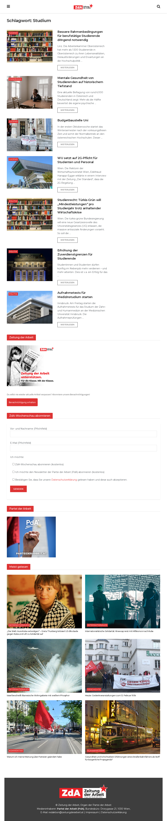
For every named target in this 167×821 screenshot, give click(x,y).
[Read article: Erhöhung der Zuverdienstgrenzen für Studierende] (30, 264)
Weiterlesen (69, 67)
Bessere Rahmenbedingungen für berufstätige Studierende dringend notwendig (80, 36)
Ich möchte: (17, 457)
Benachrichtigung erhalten (22, 402)
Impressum (92, 812)
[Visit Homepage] (83, 6)
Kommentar (16, 751)
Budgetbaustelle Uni (72, 120)
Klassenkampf (96, 751)
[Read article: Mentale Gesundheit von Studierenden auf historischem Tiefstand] (30, 92)
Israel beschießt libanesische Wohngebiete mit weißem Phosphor (38, 695)
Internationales (19, 625)
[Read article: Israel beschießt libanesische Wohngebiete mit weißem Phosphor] (44, 666)
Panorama (15, 79)
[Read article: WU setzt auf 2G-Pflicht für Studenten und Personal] (30, 172)
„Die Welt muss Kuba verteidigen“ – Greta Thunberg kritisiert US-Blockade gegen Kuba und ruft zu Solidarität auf (42, 632)
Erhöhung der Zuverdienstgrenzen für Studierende (74, 254)
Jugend (13, 33)
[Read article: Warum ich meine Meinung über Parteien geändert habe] (44, 727)
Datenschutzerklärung (64, 479)
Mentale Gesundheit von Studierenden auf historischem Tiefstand (80, 82)
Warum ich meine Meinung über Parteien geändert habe (34, 757)
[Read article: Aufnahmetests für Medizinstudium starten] (30, 307)
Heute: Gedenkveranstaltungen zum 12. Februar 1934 (110, 695)
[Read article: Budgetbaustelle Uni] (30, 134)
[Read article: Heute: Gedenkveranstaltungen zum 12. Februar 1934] (122, 666)
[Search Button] (158, 6)
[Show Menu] (8, 6)
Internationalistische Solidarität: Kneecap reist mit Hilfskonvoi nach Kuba (119, 631)
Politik (13, 201)
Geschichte (94, 689)
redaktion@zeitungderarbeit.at (66, 812)
